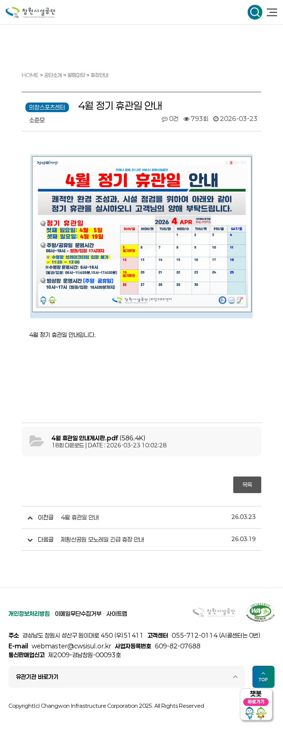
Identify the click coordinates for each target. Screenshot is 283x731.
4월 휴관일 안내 (80, 517)
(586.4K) (99, 437)
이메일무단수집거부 (78, 613)
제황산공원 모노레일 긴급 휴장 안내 (102, 539)
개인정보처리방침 (29, 613)
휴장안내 (99, 75)
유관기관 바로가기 (37, 676)
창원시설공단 (30, 12)
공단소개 (53, 75)
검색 (255, 12)
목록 (247, 484)
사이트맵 (116, 613)
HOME (30, 75)
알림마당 (76, 75)
